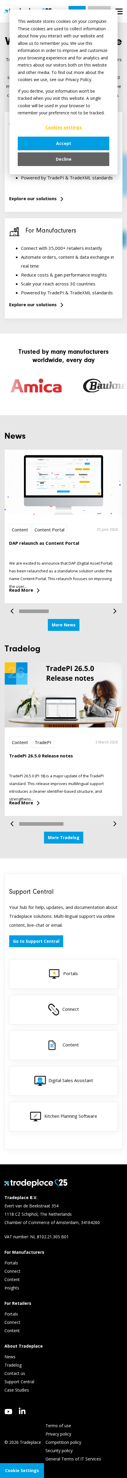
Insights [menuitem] (12, 1288)
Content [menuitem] (12, 1279)
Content (20, 530)
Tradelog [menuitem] (13, 1365)
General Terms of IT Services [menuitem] (73, 1459)
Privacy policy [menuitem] (58, 1434)
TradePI (43, 742)
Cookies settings (63, 127)
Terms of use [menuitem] (58, 1425)
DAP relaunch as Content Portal (44, 543)
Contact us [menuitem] (14, 1373)
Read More (21, 590)
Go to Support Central (36, 941)
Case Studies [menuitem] (16, 1390)
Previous (14, 608)
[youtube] (8, 1411)
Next (113, 608)
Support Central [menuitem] (19, 1381)
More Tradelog (63, 837)
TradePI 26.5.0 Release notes (41, 756)
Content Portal (49, 530)
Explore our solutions (33, 198)
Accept (63, 143)
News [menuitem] (9, 1356)
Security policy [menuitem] (59, 1450)
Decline (63, 159)
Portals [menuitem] (11, 1263)
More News (64, 625)
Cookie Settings (22, 1470)
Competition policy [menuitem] (63, 1442)
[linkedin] (22, 1411)
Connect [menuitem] (13, 1271)
